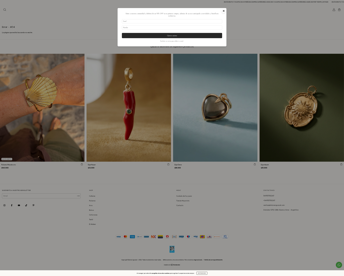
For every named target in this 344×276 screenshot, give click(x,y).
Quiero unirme (172, 35)
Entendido (202, 273)
